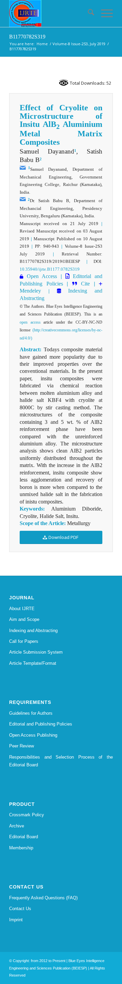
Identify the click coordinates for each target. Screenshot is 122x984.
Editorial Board (23, 836)
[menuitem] (87, 13)
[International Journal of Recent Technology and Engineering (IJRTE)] (50, 13)
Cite (85, 283)
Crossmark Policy (26, 814)
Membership (21, 847)
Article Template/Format (32, 663)
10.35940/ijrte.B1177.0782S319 (50, 269)
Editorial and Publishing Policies (40, 724)
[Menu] (103, 13)
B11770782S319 (27, 36)
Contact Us (20, 908)
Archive (16, 825)
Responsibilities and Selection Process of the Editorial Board (61, 761)
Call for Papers (23, 641)
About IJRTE (22, 608)
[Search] (87, 13)
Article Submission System (36, 652)
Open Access (42, 276)
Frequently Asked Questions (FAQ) (43, 897)
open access (30, 322)
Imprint (16, 919)
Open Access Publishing (33, 735)
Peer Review (21, 745)
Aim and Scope (24, 619)
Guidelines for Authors (31, 713)
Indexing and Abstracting (33, 630)
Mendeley (30, 291)
